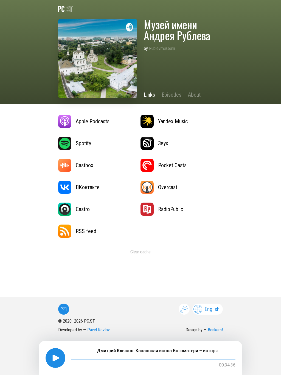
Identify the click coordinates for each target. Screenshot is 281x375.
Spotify (83, 143)
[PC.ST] (140, 9)
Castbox (84, 165)
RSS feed (86, 231)
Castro (83, 209)
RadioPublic (170, 209)
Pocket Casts (172, 165)
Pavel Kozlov (98, 329)
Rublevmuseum (162, 48)
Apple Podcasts (92, 121)
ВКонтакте (88, 187)
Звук (163, 143)
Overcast (167, 187)
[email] (63, 309)
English (212, 309)
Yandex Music (173, 121)
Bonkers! (215, 329)
